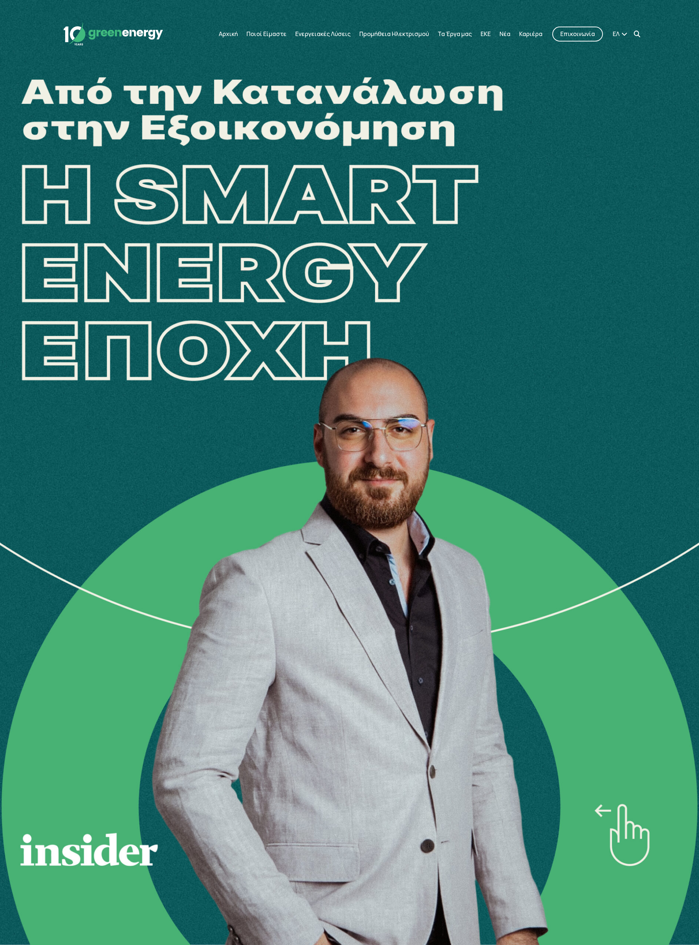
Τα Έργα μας (455, 34)
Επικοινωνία (577, 34)
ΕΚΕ (486, 34)
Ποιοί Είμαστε (266, 34)
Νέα (504, 34)
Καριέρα (530, 34)
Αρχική (228, 34)
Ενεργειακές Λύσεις (323, 34)
